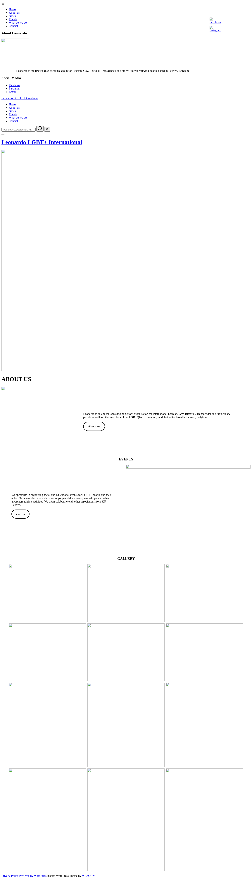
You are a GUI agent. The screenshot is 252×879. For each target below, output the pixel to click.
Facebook (14, 85)
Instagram (14, 88)
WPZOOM (88, 875)
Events (13, 19)
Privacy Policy (9, 875)
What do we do (18, 22)
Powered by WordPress (33, 875)
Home (12, 9)
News (12, 16)
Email (12, 91)
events (20, 514)
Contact (13, 25)
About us (14, 12)
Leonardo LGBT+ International (19, 98)
